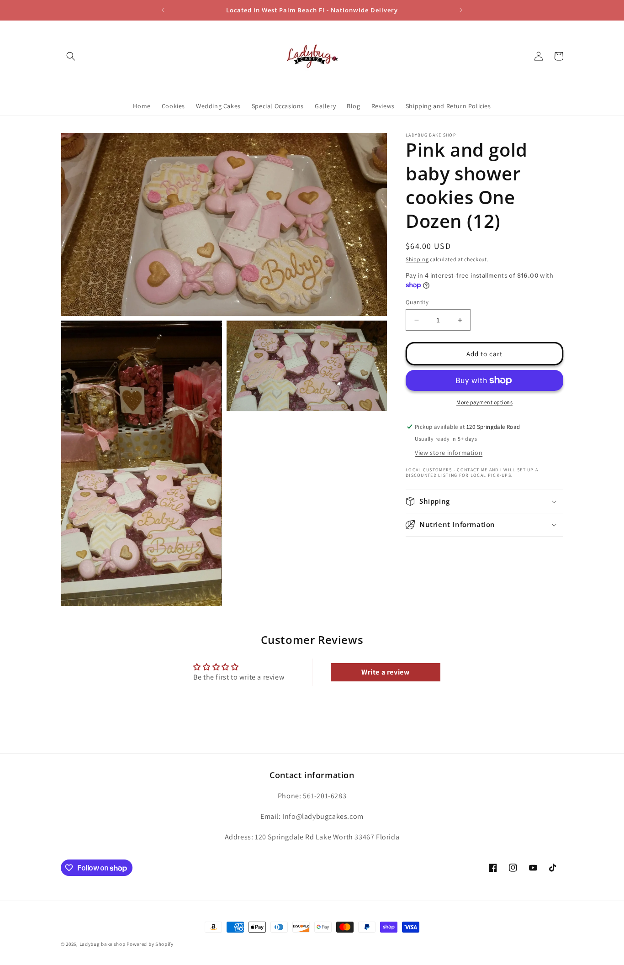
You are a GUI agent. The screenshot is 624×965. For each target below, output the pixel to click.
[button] (71, 56)
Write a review (385, 671)
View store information (448, 452)
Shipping (417, 259)
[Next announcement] (461, 10)
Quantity (417, 302)
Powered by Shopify (150, 944)
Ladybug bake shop (102, 944)
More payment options (484, 402)
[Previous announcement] (163, 10)
